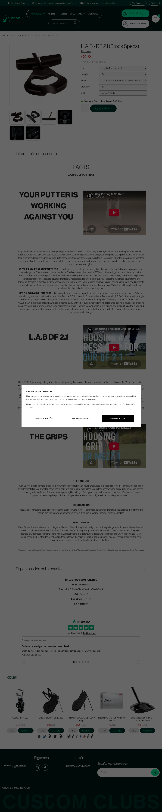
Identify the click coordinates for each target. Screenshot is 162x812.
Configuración (44, 418)
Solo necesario (81, 418)
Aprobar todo (118, 418)
